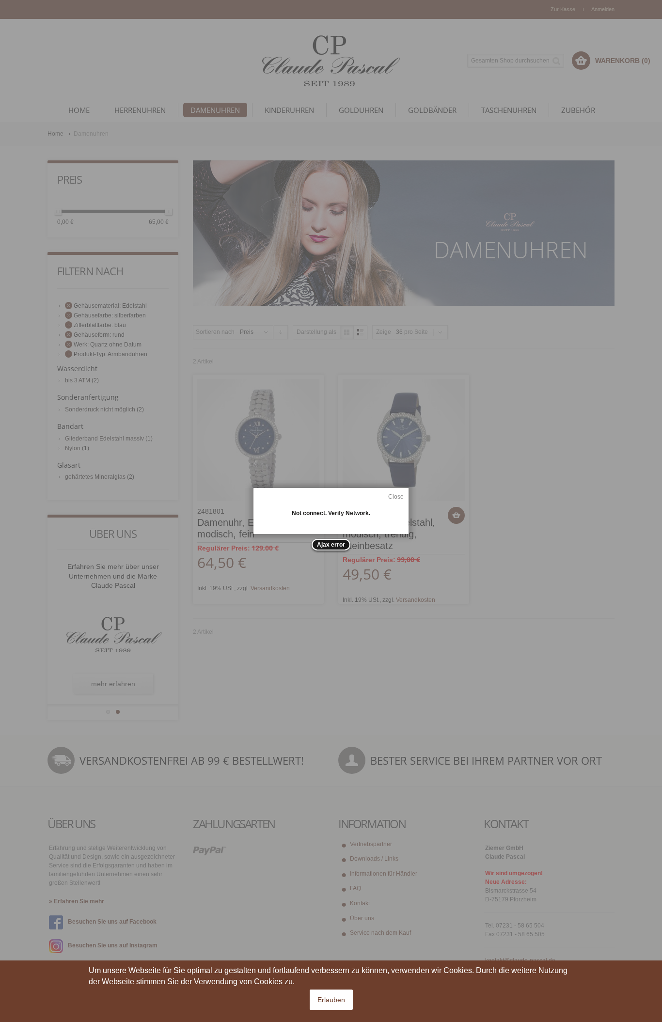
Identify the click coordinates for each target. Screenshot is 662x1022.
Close (396, 496)
